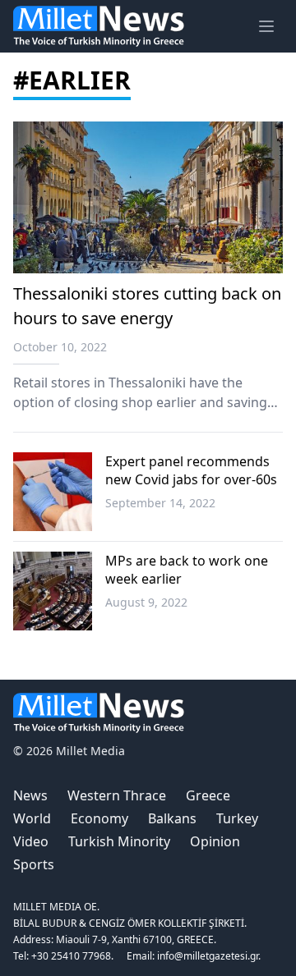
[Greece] (52, 491)
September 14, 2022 (160, 503)
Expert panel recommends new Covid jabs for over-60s (191, 470)
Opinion (215, 841)
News (30, 795)
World (32, 818)
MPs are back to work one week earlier (186, 570)
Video (31, 841)
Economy (99, 818)
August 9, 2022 (146, 602)
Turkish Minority (119, 841)
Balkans (172, 818)
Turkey (237, 818)
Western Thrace (116, 795)
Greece (208, 795)
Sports (33, 864)
